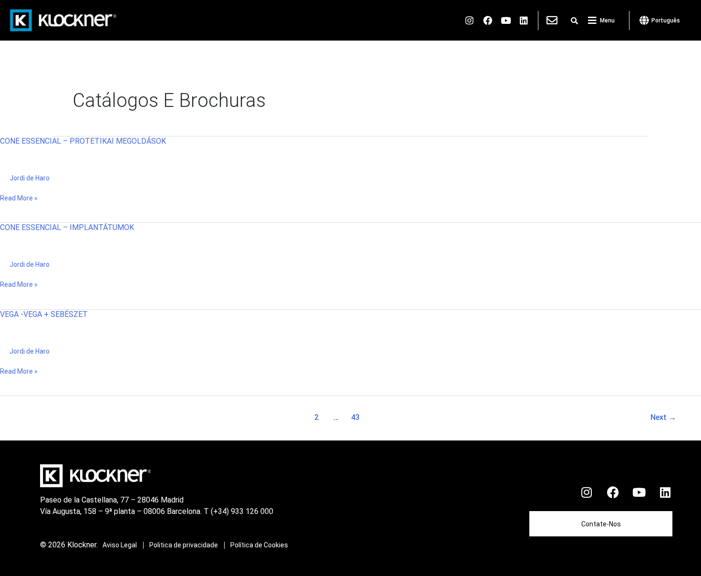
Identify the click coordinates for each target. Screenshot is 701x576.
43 (355, 417)
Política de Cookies (259, 545)
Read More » (19, 197)
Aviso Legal (120, 545)
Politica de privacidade (183, 545)
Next (663, 417)
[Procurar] (574, 21)
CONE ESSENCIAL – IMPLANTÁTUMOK (67, 227)
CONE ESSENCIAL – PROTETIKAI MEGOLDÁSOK (83, 141)
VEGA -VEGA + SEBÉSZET (44, 314)
